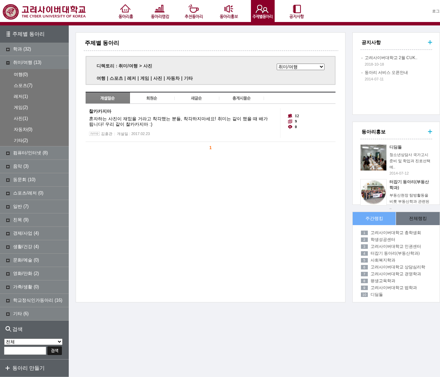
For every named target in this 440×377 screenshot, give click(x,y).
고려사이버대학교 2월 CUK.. (391, 57)
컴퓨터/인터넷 (27, 152)
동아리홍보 (229, 11)
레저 (18, 96)
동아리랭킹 (160, 11)
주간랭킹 (374, 218)
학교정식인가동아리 (33, 300)
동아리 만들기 (28, 368)
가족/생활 (22, 286)
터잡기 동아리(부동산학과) (395, 253)
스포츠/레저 (25, 193)
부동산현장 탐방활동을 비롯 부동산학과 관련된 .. (409, 201)
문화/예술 (22, 260)
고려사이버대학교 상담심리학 (398, 267)
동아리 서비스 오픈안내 (386, 72)
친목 (17, 219)
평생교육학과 (383, 280)
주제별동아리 (263, 11)
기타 (18, 140)
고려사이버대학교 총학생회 (396, 232)
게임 (18, 107)
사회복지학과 (383, 260)
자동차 (20, 129)
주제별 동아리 (28, 34)
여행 (18, 74)
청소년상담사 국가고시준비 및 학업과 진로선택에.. (409, 161)
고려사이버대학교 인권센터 (396, 246)
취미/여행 (22, 62)
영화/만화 (22, 273)
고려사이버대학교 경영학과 (396, 273)
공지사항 (297, 11)
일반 (17, 206)
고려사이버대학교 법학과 (394, 287)
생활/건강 (22, 246)
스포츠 (20, 85)
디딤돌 (395, 147)
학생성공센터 (383, 239)
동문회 (19, 179)
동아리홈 (125, 11)
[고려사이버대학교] (44, 18)
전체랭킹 (418, 218)
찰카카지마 (100, 111)
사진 (18, 118)
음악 (17, 166)
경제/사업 (22, 233)
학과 (17, 49)
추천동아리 (194, 11)
